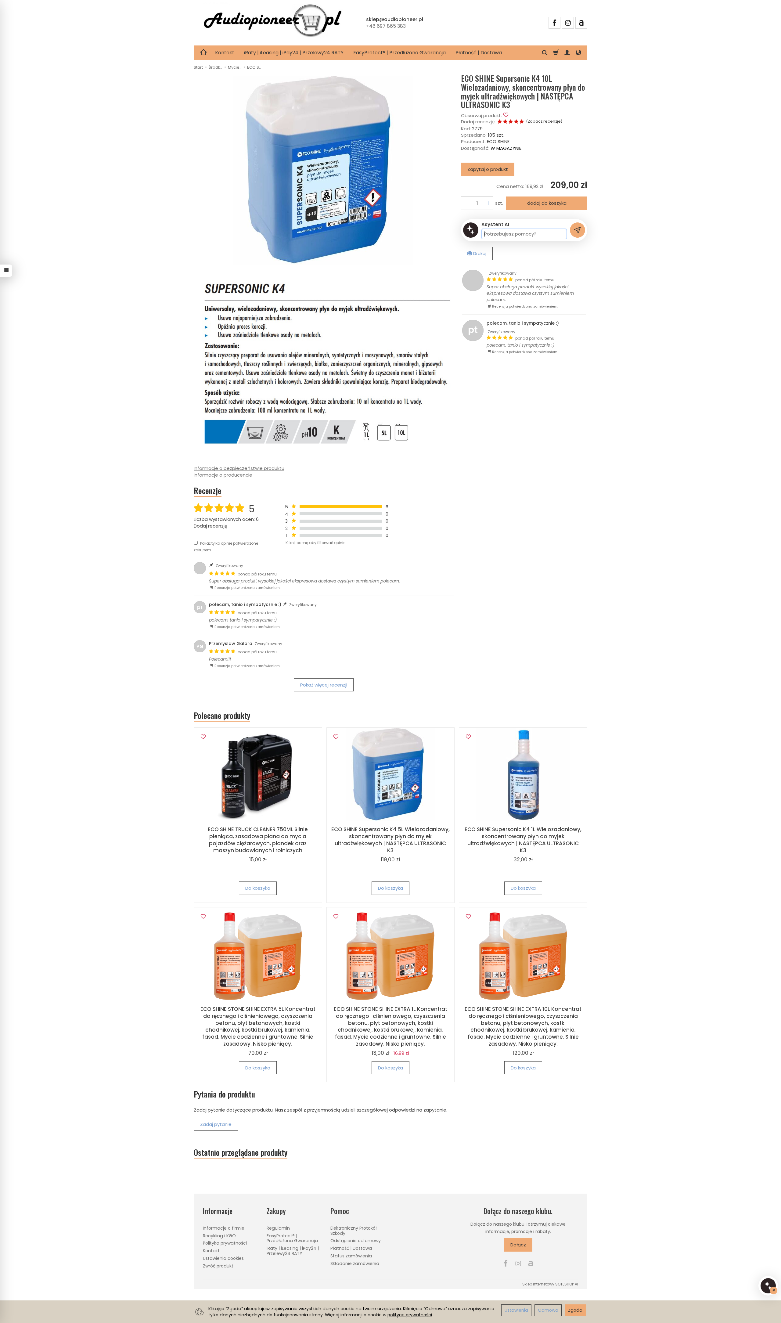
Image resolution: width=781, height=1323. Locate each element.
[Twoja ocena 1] (499, 122)
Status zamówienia (351, 1256)
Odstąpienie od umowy (355, 1241)
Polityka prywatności (225, 1243)
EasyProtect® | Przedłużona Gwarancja (399, 52)
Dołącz (518, 1245)
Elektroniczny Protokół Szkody (353, 1230)
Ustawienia (516, 1310)
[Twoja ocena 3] (510, 122)
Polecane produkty (222, 715)
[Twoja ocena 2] (505, 122)
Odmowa (548, 1310)
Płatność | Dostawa (478, 52)
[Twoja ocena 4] (516, 122)
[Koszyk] (556, 52)
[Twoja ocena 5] (521, 122)
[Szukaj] (544, 52)
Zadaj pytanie (216, 1124)
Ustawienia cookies (223, 1258)
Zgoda (575, 1310)
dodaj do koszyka (547, 203)
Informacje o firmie (223, 1228)
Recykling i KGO (219, 1236)
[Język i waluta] (578, 52)
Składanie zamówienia (354, 1263)
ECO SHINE (498, 141)
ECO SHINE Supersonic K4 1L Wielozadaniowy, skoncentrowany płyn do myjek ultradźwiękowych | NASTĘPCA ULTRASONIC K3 (523, 840)
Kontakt (224, 52)
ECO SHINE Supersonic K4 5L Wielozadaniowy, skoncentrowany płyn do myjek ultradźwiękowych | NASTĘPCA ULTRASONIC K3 (390, 840)
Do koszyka (257, 888)
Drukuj (479, 253)
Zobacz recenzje (544, 121)
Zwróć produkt (218, 1266)
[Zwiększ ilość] (466, 203)
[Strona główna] (272, 21)
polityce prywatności (409, 1315)
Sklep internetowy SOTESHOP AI (550, 1284)
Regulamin (278, 1228)
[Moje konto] (567, 52)
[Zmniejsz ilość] (488, 203)
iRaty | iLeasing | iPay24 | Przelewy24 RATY (294, 52)
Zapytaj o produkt (487, 169)
